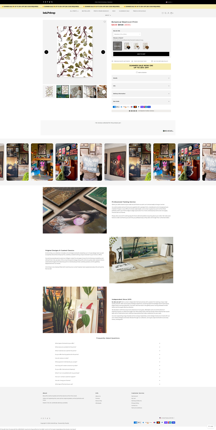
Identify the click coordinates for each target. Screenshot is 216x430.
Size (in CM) (116, 30)
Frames (98, 398)
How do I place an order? (62, 358)
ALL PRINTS (73, 11)
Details (115, 78)
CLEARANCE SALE (124, 11)
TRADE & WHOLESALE (139, 11)
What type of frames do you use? (64, 384)
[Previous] (78, 2)
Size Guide (116, 101)
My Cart (133, 398)
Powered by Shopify (63, 423)
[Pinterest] (48, 2)
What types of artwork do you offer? (64, 343)
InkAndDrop (53, 423)
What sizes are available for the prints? (65, 347)
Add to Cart (141, 54)
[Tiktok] (50, 2)
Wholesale (98, 403)
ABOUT (107, 15)
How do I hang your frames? (63, 380)
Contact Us (134, 405)
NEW (113, 11)
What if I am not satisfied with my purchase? (67, 373)
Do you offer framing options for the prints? (67, 354)
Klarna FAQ (99, 400)
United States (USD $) (167, 418)
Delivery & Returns (136, 400)
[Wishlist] (163, 13)
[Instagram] (45, 2)
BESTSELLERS (86, 11)
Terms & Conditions (136, 407)
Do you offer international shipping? (65, 369)
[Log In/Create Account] (168, 13)
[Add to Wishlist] (105, 22)
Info (114, 85)
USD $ (169, 2)
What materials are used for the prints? (65, 350)
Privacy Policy (135, 403)
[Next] (138, 2)
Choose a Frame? (118, 38)
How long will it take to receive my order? (66, 365)
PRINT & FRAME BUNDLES (101, 11)
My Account (134, 396)
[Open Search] (165, 13)
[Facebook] (43, 2)
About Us (98, 396)
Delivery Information (119, 93)
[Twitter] (52, 2)
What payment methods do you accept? (66, 361)
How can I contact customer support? (65, 376)
